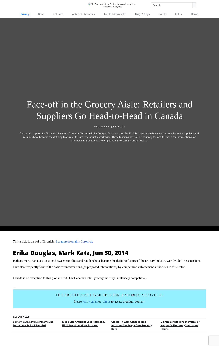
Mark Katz (103, 126)
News (41, 14)
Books (194, 14)
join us (106, 301)
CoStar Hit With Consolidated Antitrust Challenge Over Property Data (131, 325)
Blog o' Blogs (142, 14)
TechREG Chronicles (115, 14)
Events (162, 14)
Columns (58, 14)
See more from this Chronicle (74, 241)
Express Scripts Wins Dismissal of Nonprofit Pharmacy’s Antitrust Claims (179, 325)
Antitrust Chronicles (83, 14)
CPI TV (178, 14)
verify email (90, 301)
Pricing (25, 14)
